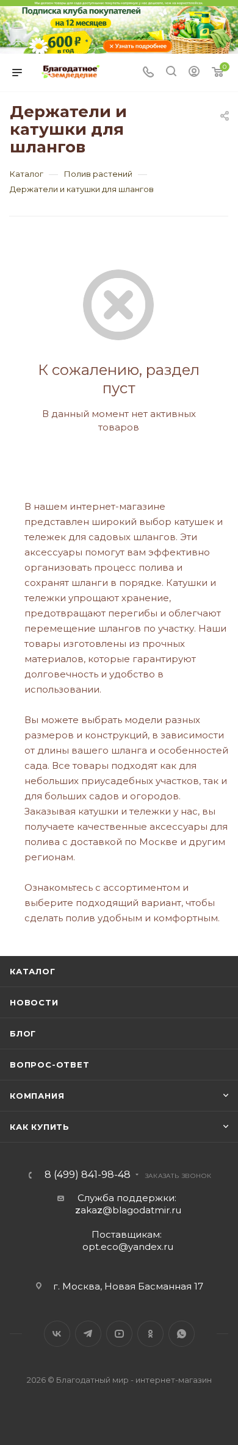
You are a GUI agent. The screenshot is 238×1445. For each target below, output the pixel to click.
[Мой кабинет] (194, 73)
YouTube (119, 1334)
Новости (34, 1002)
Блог (23, 1033)
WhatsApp (181, 1334)
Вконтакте (57, 1334)
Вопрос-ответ (50, 1064)
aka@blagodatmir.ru (128, 1210)
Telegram (88, 1334)
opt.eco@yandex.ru (127, 1246)
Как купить (40, 1127)
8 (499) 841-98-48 (88, 1175)
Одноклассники (150, 1334)
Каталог (33, 971)
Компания (37, 1096)
